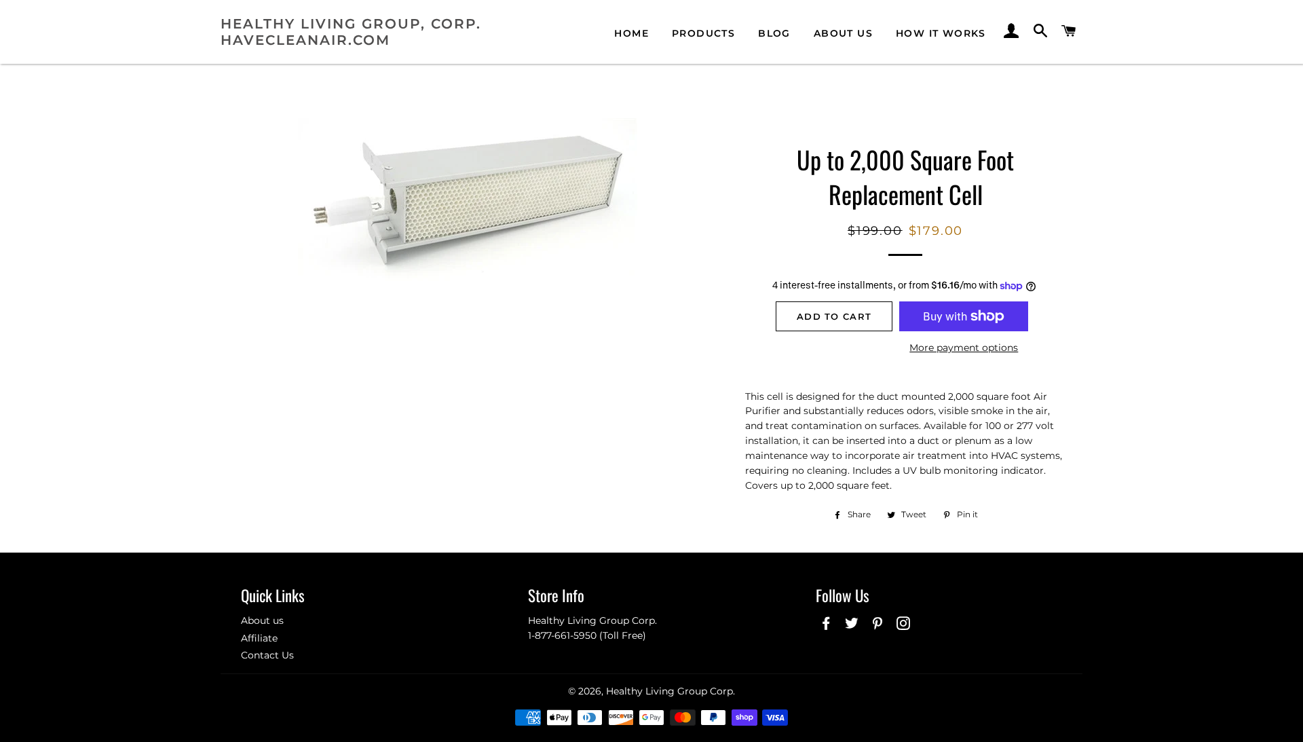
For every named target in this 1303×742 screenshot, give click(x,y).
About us (843, 33)
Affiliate (259, 638)
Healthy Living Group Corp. (670, 691)
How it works (941, 33)
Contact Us (267, 655)
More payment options (963, 347)
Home (631, 33)
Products (703, 33)
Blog (774, 33)
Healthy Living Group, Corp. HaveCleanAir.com (351, 32)
